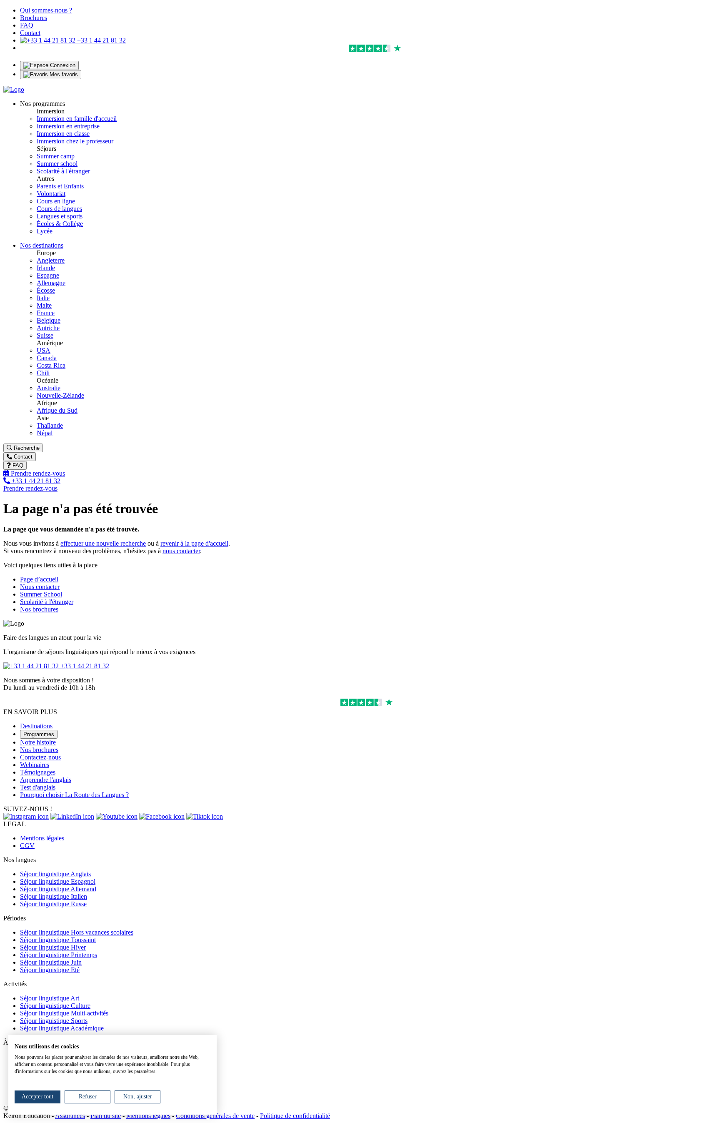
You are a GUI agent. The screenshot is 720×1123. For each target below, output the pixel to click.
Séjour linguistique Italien (53, 896)
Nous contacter (40, 586)
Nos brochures (39, 609)
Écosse (46, 290)
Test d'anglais (37, 787)
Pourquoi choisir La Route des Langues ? (74, 794)
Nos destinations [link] (41, 245)
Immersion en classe (63, 133)
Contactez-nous (40, 757)
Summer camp (56, 156)
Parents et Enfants (60, 186)
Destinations (36, 725)
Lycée (44, 231)
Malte (44, 305)
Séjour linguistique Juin (51, 962)
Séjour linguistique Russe (53, 903)
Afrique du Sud (57, 410)
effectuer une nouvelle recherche (103, 543)
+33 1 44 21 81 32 (100, 40)
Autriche (48, 327)
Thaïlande (50, 425)
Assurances (70, 1115)
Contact (30, 32)
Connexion (61, 65)
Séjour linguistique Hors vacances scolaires (76, 932)
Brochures (33, 17)
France (46, 312)
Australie (48, 387)
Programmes (38, 734)
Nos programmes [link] (42, 103)
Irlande (46, 267)
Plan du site (105, 1115)
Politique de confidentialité (295, 1115)
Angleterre (51, 260)
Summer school (57, 163)
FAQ (26, 25)
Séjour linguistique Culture (55, 1005)
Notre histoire (38, 742)
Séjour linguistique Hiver (53, 947)
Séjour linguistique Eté (50, 969)
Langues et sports (59, 216)
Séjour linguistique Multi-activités (64, 1013)
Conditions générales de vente (215, 1115)
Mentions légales (42, 838)
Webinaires (34, 764)
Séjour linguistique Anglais (55, 873)
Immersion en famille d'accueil (77, 118)
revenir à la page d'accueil (194, 543)
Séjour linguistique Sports (54, 1020)
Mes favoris (63, 74)
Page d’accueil (39, 579)
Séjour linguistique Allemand (58, 888)
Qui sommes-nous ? (46, 10)
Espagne (48, 275)
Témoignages (37, 772)
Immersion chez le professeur (75, 141)
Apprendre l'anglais (45, 779)
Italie (43, 297)
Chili (43, 372)
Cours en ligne (56, 201)
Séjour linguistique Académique (62, 1028)
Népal (44, 432)
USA (43, 350)
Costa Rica (51, 365)
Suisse (45, 335)
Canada (47, 357)
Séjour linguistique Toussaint (58, 939)
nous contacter (181, 550)
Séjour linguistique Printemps (58, 954)
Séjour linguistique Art (49, 998)
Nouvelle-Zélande (60, 395)
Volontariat (51, 193)
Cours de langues (59, 208)
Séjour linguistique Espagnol (57, 881)
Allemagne (51, 282)
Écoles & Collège (60, 223)
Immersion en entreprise (68, 126)
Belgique (48, 320)
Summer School (41, 594)
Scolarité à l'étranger (63, 171)
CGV (27, 845)
